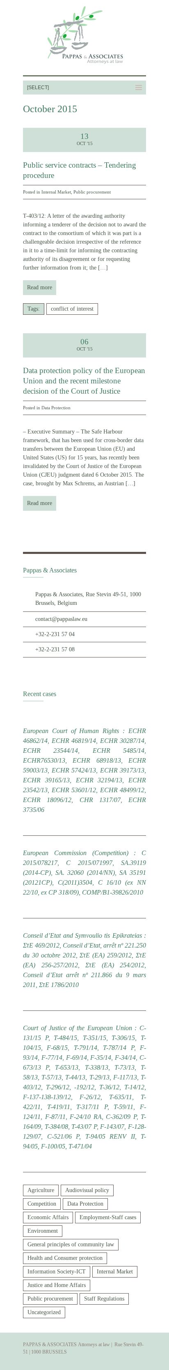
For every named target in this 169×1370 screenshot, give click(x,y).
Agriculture (40, 1190)
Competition (41, 1204)
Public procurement (92, 191)
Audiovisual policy (87, 1190)
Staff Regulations (104, 1299)
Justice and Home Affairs (56, 1285)
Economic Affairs (48, 1217)
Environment (42, 1231)
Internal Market (56, 191)
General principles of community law (70, 1244)
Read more (39, 287)
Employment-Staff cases (108, 1217)
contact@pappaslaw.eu (61, 619)
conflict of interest (72, 309)
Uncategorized (44, 1312)
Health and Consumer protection (65, 1258)
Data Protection (56, 407)
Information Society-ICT (56, 1272)
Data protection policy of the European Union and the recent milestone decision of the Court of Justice (84, 380)
